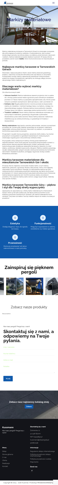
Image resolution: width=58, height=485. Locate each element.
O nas (4, 457)
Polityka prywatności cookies (40, 459)
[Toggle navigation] (53, 3)
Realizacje (6, 463)
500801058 (34, 443)
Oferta (4, 460)
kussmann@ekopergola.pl (39, 440)
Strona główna (7, 454)
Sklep (4, 451)
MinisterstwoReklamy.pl (46, 483)
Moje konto (34, 462)
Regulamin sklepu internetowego (42, 451)
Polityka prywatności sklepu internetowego (40, 455)
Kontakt (5, 466)
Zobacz (29, 406)
